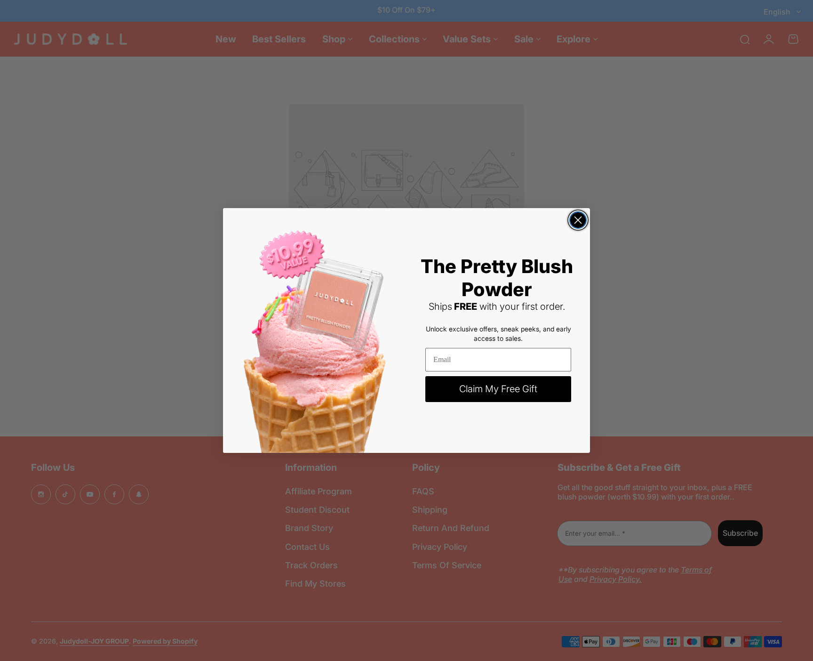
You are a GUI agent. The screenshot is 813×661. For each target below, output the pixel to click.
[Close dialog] (578, 220)
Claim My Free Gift (498, 389)
